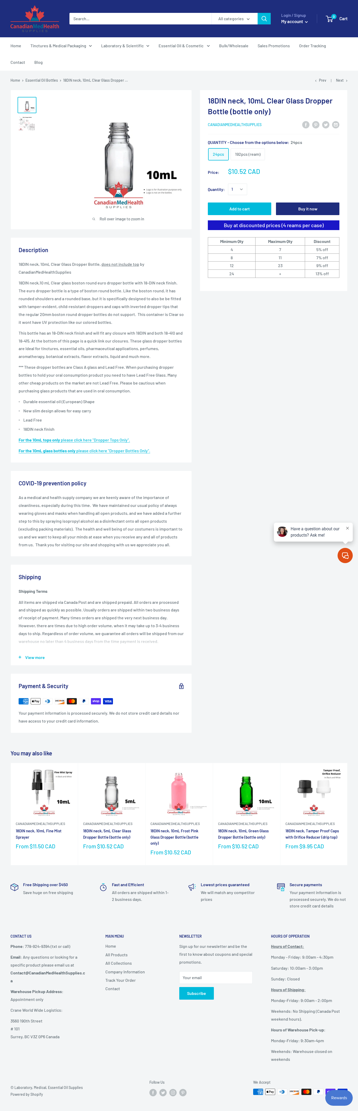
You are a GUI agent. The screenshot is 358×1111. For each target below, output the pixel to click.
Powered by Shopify (26, 1094)
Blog (38, 62)
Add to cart (239, 208)
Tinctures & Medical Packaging (58, 45)
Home (15, 45)
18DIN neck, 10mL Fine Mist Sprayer (39, 833)
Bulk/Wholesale (233, 45)
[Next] (347, 814)
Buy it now (307, 208)
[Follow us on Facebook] (153, 1092)
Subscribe (196, 993)
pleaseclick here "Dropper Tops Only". (74, 439)
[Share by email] (335, 124)
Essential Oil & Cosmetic (181, 45)
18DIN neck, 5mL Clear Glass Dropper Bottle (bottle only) (107, 833)
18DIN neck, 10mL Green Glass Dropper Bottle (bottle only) (243, 833)
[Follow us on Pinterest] (183, 1092)
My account (292, 21)
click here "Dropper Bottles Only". (84, 450)
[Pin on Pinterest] (315, 124)
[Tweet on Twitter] (325, 124)
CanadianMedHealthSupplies (235, 124)
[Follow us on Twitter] (163, 1092)
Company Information (125, 971)
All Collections (118, 963)
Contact (17, 62)
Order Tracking (312, 45)
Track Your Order (120, 980)
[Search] (264, 18)
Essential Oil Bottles (41, 80)
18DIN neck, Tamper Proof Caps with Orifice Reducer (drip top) (312, 833)
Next (340, 80)
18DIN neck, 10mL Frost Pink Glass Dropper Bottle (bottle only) (174, 836)
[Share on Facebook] (306, 124)
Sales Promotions (274, 45)
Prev (322, 80)
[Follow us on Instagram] (173, 1092)
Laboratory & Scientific (122, 45)
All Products (116, 954)
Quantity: (216, 189)
